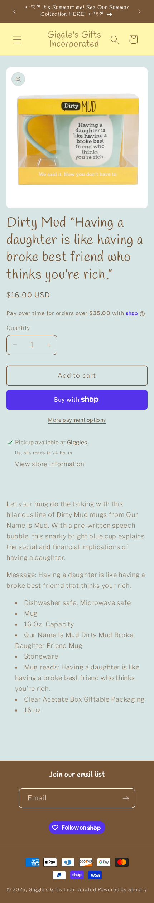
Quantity (18, 327)
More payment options (77, 420)
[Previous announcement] (14, 11)
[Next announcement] (140, 11)
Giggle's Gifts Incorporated (62, 889)
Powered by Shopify (122, 889)
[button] (17, 39)
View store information (50, 464)
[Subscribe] (125, 798)
